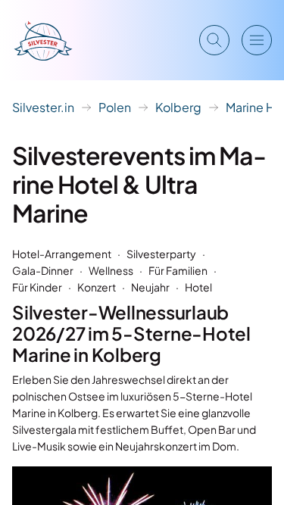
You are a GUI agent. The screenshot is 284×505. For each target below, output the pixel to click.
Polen (114, 107)
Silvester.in (43, 107)
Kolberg (178, 107)
